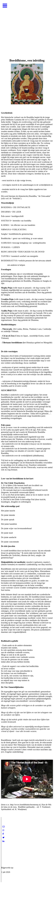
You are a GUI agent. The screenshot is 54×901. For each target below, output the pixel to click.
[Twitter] (3, 837)
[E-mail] (3, 826)
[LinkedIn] (3, 841)
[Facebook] (3, 834)
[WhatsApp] (3, 830)
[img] (27, 26)
